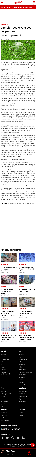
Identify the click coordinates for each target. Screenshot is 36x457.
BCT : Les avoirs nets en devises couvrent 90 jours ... (26, 313)
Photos (21, 413)
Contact (3, 367)
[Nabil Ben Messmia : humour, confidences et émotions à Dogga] (27, 326)
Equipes (3, 354)
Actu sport (4, 391)
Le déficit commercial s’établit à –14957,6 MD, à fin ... (26, 269)
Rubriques (4, 415)
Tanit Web (23, 446)
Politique (21, 362)
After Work (10, 451)
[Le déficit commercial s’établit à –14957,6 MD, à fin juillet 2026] (27, 257)
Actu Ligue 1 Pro (6, 394)
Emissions (4, 357)
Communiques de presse (26, 385)
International (23, 359)
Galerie (3, 406)
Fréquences (4, 362)
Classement (4, 399)
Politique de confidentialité (5, 373)
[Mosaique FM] (18, 3)
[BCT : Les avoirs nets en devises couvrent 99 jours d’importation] (9, 279)
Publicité (3, 370)
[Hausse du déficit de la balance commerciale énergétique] (9, 326)
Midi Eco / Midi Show (25, 372)
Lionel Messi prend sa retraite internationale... (16, 7)
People (21, 380)
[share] (33, 445)
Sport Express (5, 404)
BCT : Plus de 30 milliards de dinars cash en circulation (9, 269)
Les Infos (3, 418)
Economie (4, 24)
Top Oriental (23, 396)
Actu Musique (23, 391)
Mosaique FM (23, 370)
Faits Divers (22, 375)
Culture (21, 367)
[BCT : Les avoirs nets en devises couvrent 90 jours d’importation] (27, 302)
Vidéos (21, 415)
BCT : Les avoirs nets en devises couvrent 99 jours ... (8, 291)
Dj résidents (22, 401)
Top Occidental (23, 399)
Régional (21, 357)
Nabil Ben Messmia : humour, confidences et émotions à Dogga (26, 337)
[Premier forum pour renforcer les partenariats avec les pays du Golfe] (9, 302)
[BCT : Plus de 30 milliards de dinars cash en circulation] (9, 257)
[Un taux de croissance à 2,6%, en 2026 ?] (27, 279)
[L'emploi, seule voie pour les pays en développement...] (18, 50)
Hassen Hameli (10, 453)
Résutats (3, 396)
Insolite (21, 382)
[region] (18, 15)
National (21, 354)
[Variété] (3, 452)
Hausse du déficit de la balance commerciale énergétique (8, 337)
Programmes (5, 359)
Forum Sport (4, 401)
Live (2, 364)
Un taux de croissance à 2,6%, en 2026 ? (27, 290)
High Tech (22, 377)
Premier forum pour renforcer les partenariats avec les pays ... (8, 314)
